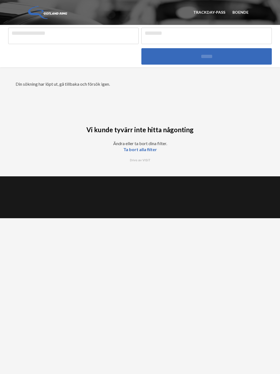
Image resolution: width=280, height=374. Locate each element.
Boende (240, 12)
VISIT (146, 160)
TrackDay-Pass (209, 12)
